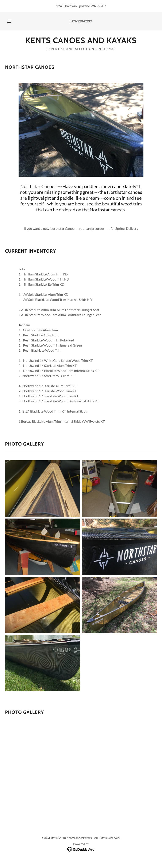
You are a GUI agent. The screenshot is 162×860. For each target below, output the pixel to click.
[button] (11, 21)
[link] (81, 42)
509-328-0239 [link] (81, 21)
